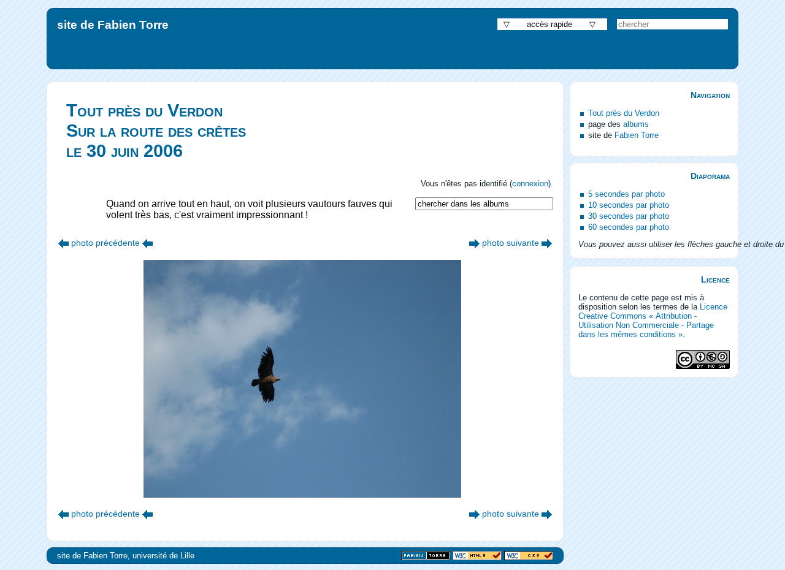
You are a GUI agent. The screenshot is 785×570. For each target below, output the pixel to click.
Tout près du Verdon (623, 113)
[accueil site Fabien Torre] (425, 556)
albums (636, 124)
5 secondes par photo (626, 194)
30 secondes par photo (628, 216)
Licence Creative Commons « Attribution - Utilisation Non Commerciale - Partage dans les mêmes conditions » (652, 320)
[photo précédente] (63, 243)
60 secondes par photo (628, 227)
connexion (530, 183)
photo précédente (105, 243)
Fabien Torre (637, 135)
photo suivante (510, 243)
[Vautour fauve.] (474, 243)
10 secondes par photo (628, 205)
